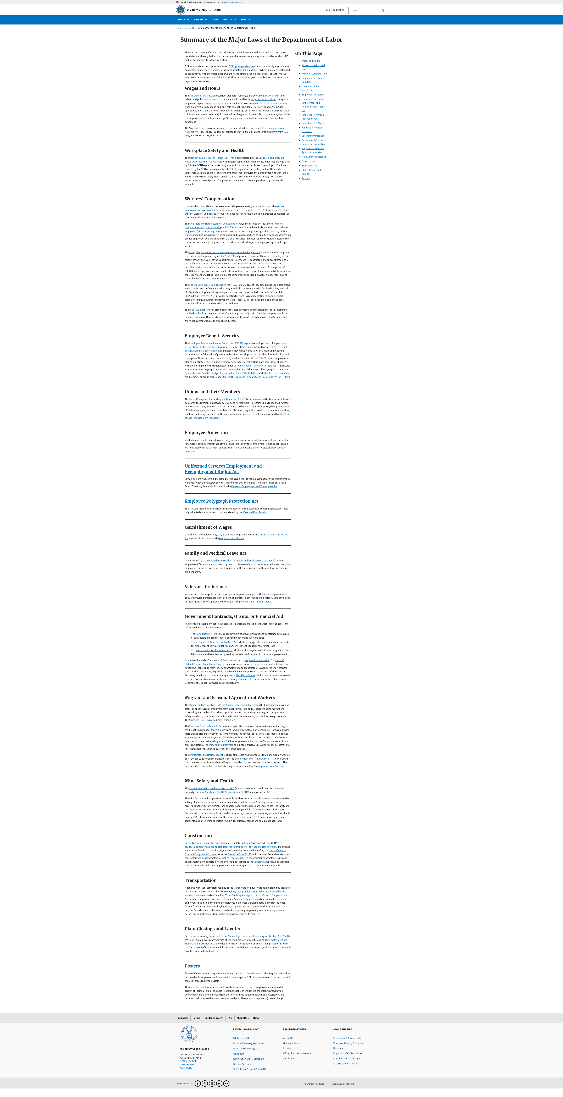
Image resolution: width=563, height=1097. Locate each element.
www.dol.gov (186, 1067)
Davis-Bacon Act (204, 633)
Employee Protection (313, 94)
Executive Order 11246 (239, 854)
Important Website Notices (347, 1053)
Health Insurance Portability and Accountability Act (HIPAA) (258, 377)
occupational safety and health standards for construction (215, 846)
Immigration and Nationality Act (206, 755)
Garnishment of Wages (313, 123)
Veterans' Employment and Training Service (254, 486)
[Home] (189, 1034)
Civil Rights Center (245, 675)
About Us (190, 28)
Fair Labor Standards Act (202, 95)
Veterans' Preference (313, 135)
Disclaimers (339, 1048)
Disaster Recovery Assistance (248, 1043)
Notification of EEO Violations (248, 1058)
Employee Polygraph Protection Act (221, 501)
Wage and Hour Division (263, 99)
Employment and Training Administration (256, 758)
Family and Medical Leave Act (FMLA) (256, 560)
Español (287, 1048)
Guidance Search (214, 1018)
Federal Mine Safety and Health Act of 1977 (211, 788)
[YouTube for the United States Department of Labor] (226, 1083)
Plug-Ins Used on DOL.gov (346, 1058)
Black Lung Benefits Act (201, 309)
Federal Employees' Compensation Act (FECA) (213, 284)
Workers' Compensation (314, 73)
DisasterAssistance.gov (245, 1048)
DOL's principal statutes (241, 66)
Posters (192, 966)
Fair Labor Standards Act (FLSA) (205, 726)
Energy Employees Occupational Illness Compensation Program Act (224, 252)
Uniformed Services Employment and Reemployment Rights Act (223, 468)
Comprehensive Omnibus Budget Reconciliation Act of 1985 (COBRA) (220, 373)
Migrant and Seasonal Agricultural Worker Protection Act (219, 705)
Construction (309, 161)
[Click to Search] (382, 10)
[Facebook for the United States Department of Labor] (198, 1083)
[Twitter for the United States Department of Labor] (205, 1083)
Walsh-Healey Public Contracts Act (214, 650)
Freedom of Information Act (348, 1038)
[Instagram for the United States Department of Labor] (212, 1083)
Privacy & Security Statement (349, 1043)
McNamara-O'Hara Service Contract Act (216, 642)
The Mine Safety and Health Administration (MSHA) (222, 792)
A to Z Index (289, 1058)
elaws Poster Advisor (200, 987)
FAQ (328, 10)
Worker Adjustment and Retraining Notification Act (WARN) (259, 936)
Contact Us (338, 10)
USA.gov (237, 1053)
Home (179, 28)
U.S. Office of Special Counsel (248, 1069)
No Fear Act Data (242, 1064)
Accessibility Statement (346, 1063)
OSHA (237, 447)
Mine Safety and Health (314, 156)
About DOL (243, 1018)
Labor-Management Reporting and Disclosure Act (215, 399)
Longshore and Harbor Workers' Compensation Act (215, 223)
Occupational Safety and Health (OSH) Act (211, 157)
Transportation (310, 165)
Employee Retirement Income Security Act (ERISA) (216, 343)
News (256, 1018)
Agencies (183, 1018)
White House (240, 1038)
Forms (196, 1018)
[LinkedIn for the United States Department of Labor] (219, 1083)
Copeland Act (261, 861)
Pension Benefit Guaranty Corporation (257, 365)
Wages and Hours (311, 60)
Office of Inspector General (297, 1053)
